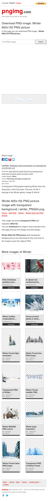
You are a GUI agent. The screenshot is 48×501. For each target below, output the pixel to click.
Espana (18, 3)
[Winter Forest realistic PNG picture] (34, 376)
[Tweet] (13, 159)
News (18, 482)
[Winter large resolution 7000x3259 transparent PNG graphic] (34, 413)
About (5, 482)
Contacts (6, 484)
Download (11, 288)
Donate (24, 482)
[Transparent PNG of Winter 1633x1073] (11, 376)
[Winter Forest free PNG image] (34, 339)
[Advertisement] (24, 70)
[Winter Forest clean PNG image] (11, 450)
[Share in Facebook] (3, 159)
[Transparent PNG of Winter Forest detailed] (34, 450)
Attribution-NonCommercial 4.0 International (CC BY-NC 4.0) (24, 166)
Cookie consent (34, 482)
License (11, 482)
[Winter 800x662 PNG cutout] (11, 413)
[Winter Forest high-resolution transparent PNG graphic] (11, 340)
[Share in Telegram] (6, 159)
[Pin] (10, 159)
